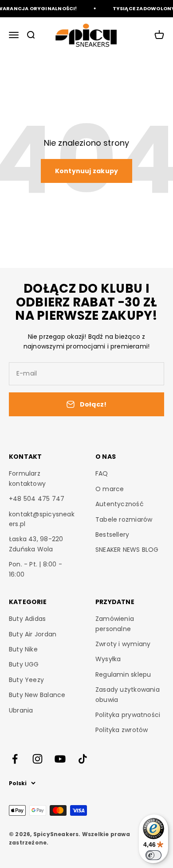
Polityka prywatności (127, 714)
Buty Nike (23, 649)
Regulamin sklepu (123, 674)
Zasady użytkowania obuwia (127, 694)
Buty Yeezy (26, 679)
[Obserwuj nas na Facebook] (15, 759)
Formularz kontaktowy (27, 478)
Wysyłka (108, 659)
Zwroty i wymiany (122, 643)
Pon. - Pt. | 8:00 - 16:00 (35, 569)
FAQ (101, 473)
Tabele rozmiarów (123, 519)
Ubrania (21, 710)
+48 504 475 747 (36, 498)
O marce (109, 488)
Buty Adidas (27, 618)
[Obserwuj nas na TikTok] (83, 759)
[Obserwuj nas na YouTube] (60, 759)
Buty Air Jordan (32, 634)
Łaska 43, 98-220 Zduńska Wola (36, 544)
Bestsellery (112, 534)
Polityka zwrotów (121, 729)
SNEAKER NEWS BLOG (127, 549)
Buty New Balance (37, 694)
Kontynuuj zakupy (86, 171)
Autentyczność (119, 504)
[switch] (153, 855)
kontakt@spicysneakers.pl (42, 519)
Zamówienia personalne (114, 623)
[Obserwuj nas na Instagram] (37, 759)
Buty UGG (24, 664)
